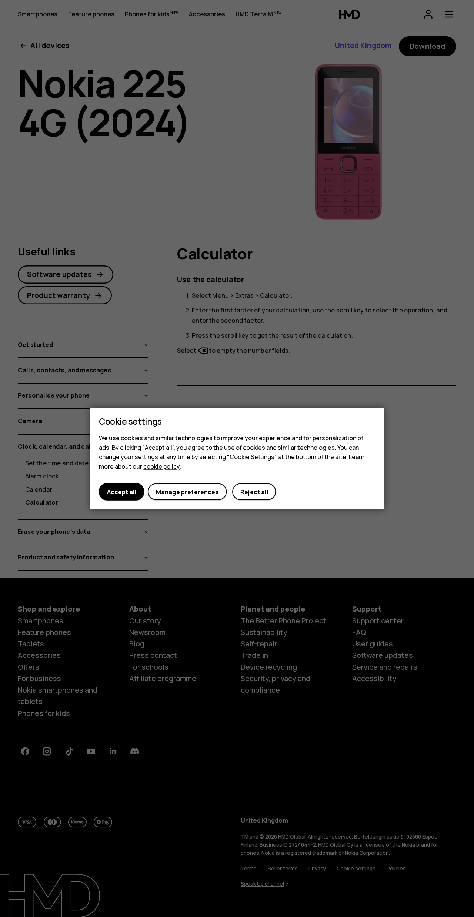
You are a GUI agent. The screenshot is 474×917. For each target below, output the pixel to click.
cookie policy (161, 466)
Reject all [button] (254, 492)
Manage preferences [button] (187, 492)
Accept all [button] (121, 492)
